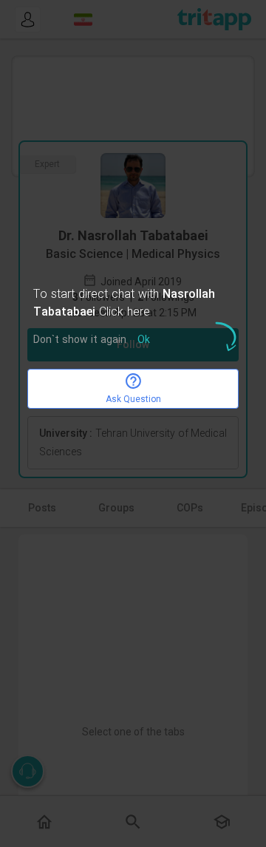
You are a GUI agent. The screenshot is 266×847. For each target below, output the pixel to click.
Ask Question (133, 399)
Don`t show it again (79, 340)
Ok (143, 340)
